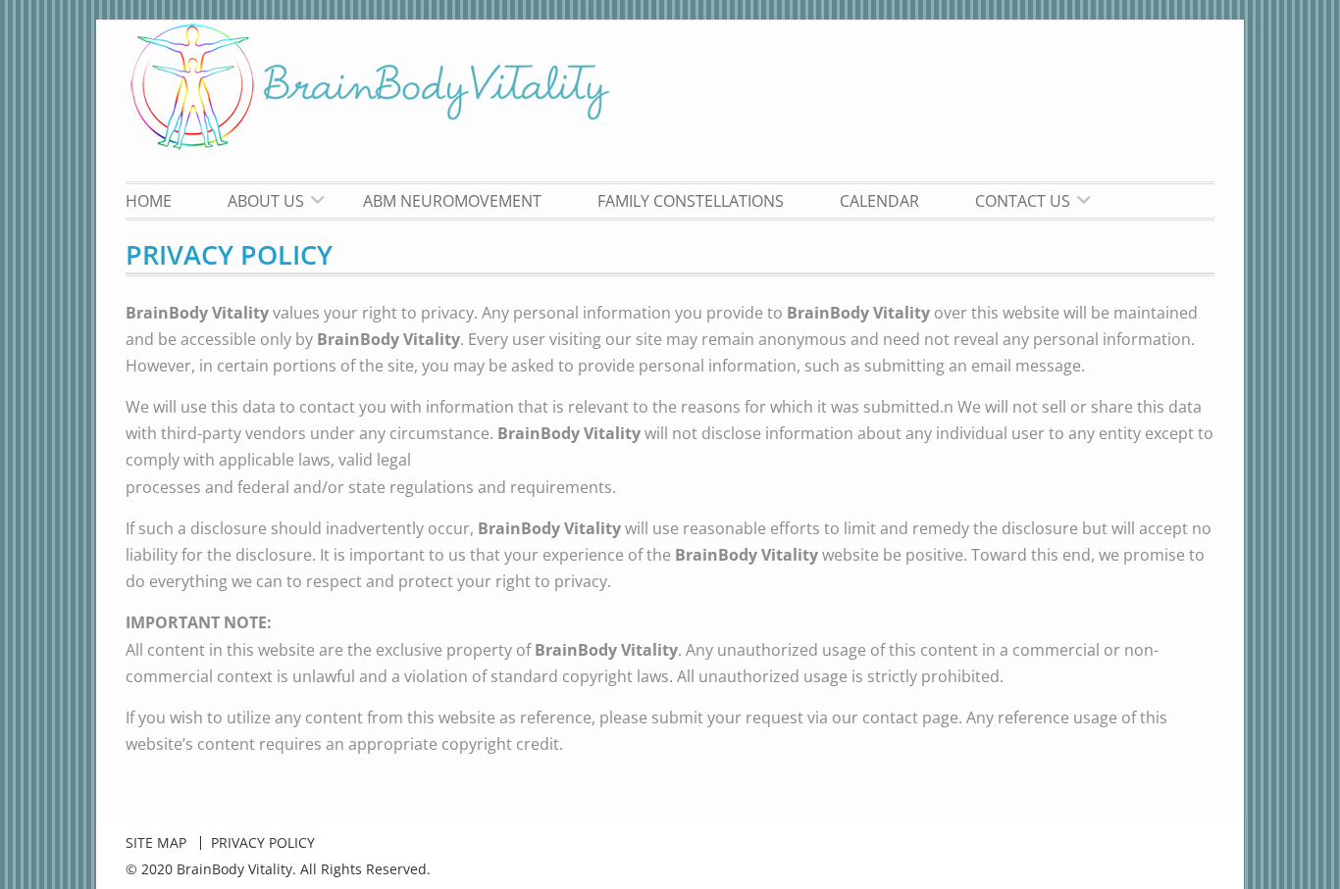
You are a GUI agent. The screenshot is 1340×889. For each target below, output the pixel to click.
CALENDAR (879, 201)
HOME (149, 201)
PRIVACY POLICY (263, 843)
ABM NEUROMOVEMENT (452, 201)
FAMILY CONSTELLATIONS (690, 201)
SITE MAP (156, 843)
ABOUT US (266, 201)
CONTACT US (1022, 201)
